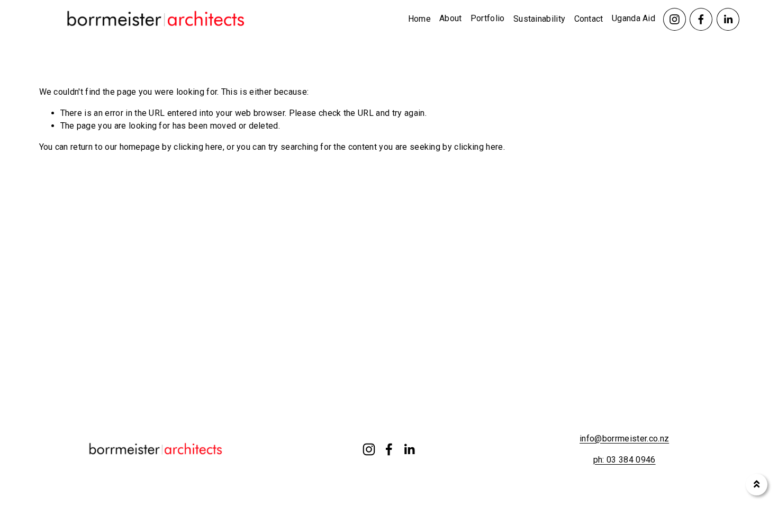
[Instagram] (674, 19)
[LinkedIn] (728, 19)
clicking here (198, 147)
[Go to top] (756, 484)
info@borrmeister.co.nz (624, 438)
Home (419, 19)
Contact (588, 19)
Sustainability (539, 19)
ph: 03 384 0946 (624, 460)
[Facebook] (701, 19)
